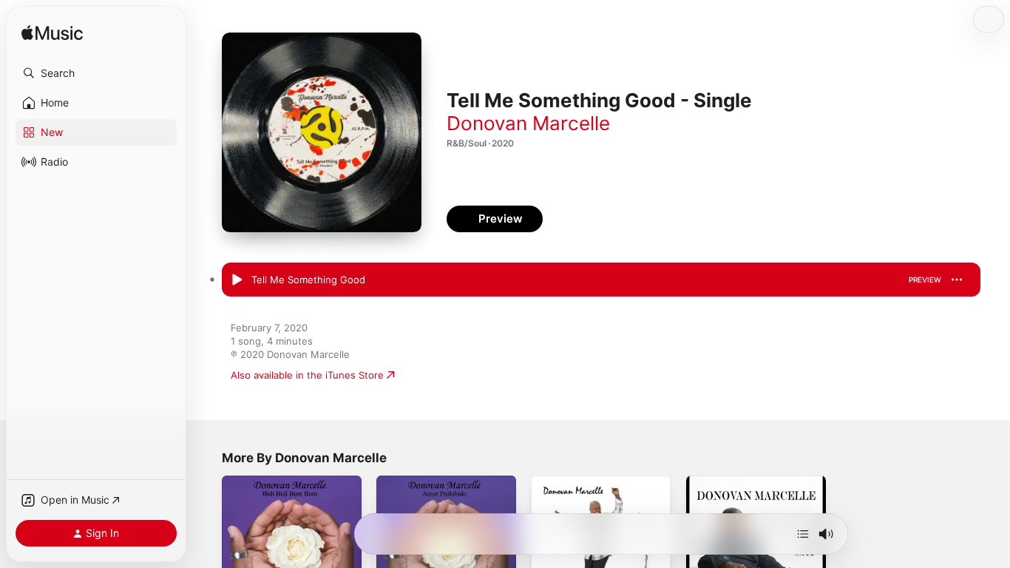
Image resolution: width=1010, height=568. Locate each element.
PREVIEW (925, 279)
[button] (96, 73)
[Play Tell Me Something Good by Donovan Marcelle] (236, 280)
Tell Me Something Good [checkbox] (308, 279)
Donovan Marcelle (528, 123)
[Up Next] (803, 534)
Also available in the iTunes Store (307, 375)
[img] (52, 33)
